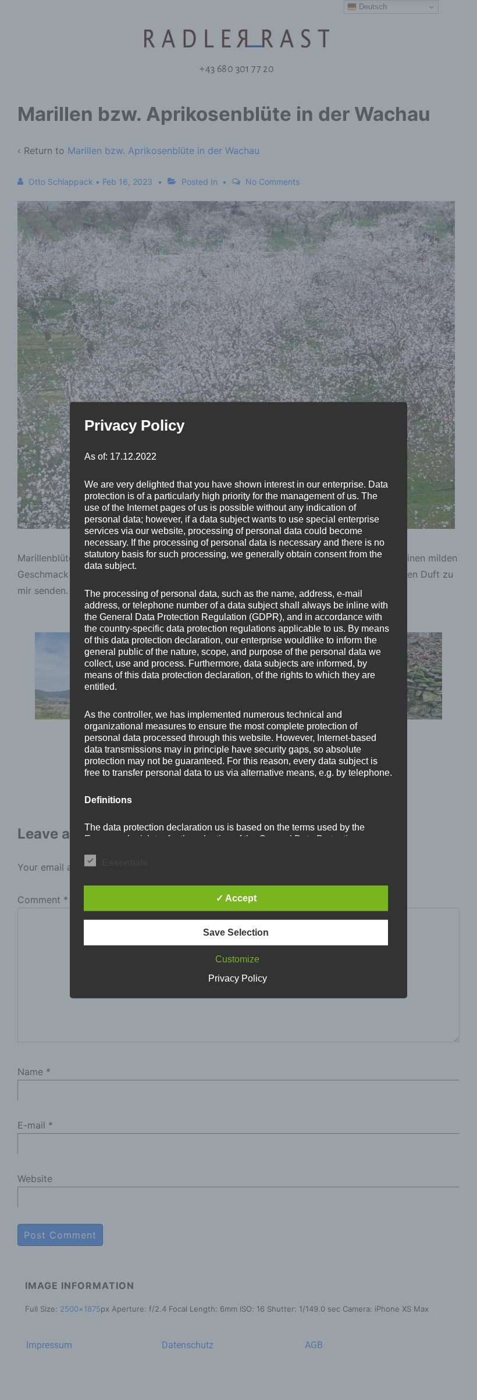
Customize (237, 959)
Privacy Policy (237, 978)
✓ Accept (236, 898)
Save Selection (236, 932)
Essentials (125, 863)
